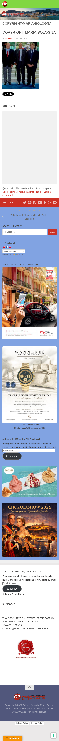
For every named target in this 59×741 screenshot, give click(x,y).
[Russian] (10, 247)
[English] (3, 247)
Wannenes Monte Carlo (30, 425)
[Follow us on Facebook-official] (45, 202)
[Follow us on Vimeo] (35, 202)
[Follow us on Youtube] (40, 202)
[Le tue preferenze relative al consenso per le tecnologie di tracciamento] (53, 735)
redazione (10, 38)
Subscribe (12, 456)
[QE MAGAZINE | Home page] (5, 4)
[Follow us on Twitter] (24, 202)
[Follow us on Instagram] (50, 202)
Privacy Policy (22, 723)
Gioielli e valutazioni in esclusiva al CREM (29, 428)
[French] (7, 247)
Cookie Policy (37, 723)
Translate (21, 255)
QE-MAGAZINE (9, 604)
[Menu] (55, 4)
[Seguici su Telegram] (55, 202)
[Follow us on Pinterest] (29, 202)
